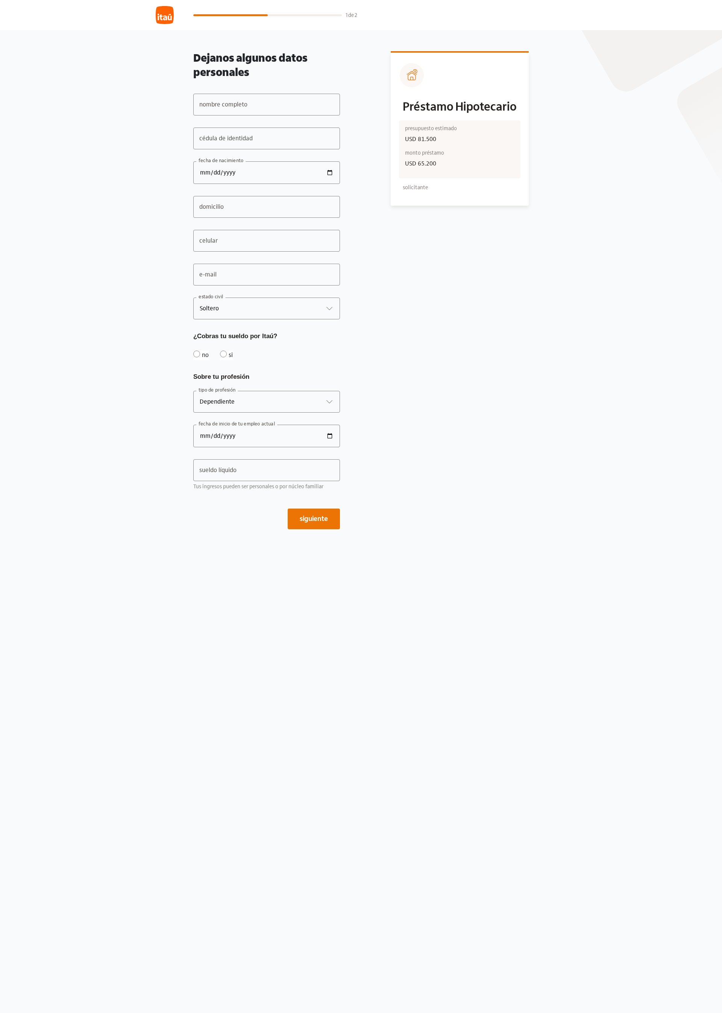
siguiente (314, 519)
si (231, 354)
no (205, 354)
